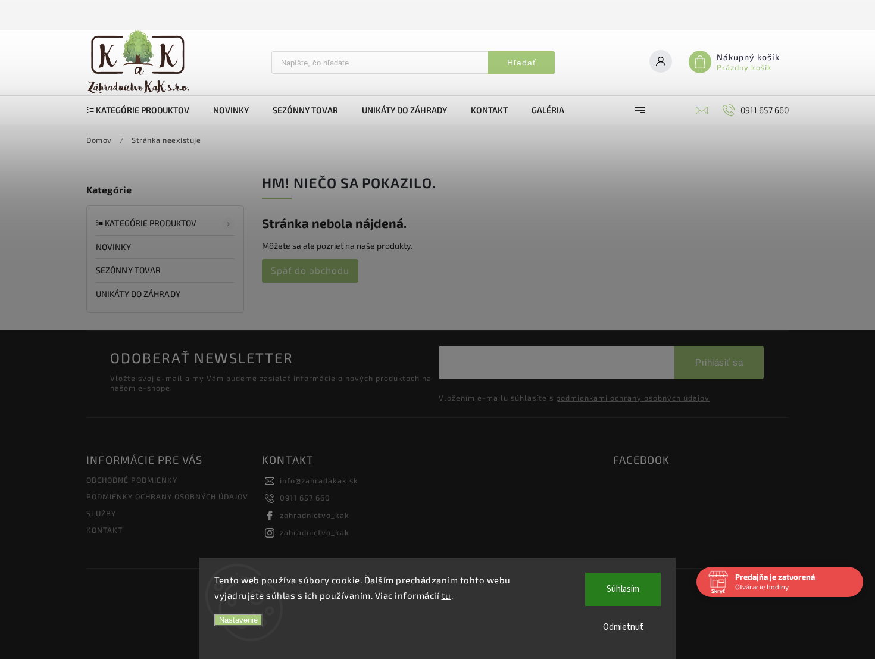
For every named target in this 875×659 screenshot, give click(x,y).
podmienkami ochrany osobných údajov (633, 397)
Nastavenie (238, 620)
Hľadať (521, 62)
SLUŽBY (101, 513)
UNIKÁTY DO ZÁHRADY (138, 294)
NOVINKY (113, 247)
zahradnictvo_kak (314, 515)
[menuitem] (143, 110)
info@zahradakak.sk (319, 480)
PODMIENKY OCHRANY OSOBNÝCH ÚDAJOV (167, 496)
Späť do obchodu (310, 270)
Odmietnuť (623, 627)
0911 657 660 (305, 497)
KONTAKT (104, 530)
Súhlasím (623, 589)
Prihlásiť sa (719, 362)
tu (446, 595)
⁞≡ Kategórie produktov (146, 223)
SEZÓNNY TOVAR (128, 270)
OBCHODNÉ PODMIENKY (131, 480)
